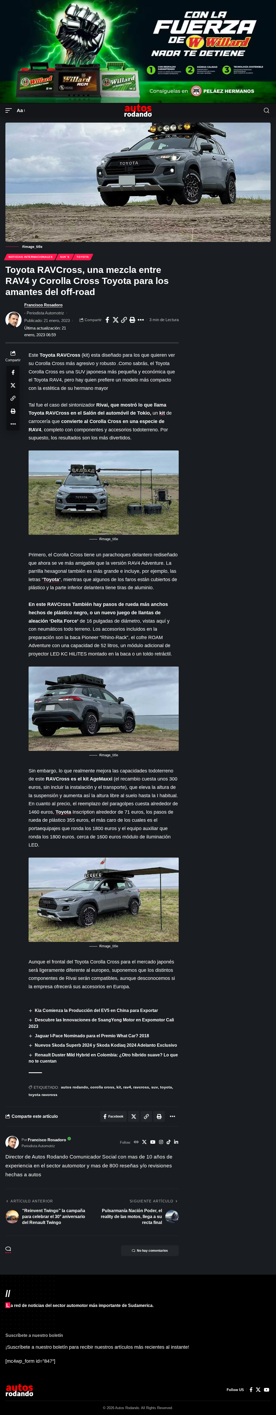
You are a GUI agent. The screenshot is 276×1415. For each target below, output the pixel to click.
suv (154, 1087)
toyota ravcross (43, 1095)
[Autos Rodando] (138, 110)
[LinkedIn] (176, 1142)
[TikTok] (168, 1142)
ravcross (141, 1087)
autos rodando (74, 1087)
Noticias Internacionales (31, 256)
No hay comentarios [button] (152, 1251)
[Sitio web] (136, 1142)
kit (162, 413)
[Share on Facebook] (107, 319)
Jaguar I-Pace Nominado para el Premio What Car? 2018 (92, 1035)
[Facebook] (251, 1390)
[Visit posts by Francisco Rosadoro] (13, 320)
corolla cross (102, 1087)
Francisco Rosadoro (43, 305)
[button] (10, 110)
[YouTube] (153, 1142)
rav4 (127, 1087)
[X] (144, 1142)
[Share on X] (115, 319)
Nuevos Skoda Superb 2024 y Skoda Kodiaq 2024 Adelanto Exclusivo (106, 1045)
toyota (166, 1087)
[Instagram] (161, 1142)
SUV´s (65, 256)
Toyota (83, 256)
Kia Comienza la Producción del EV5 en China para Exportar (96, 1010)
